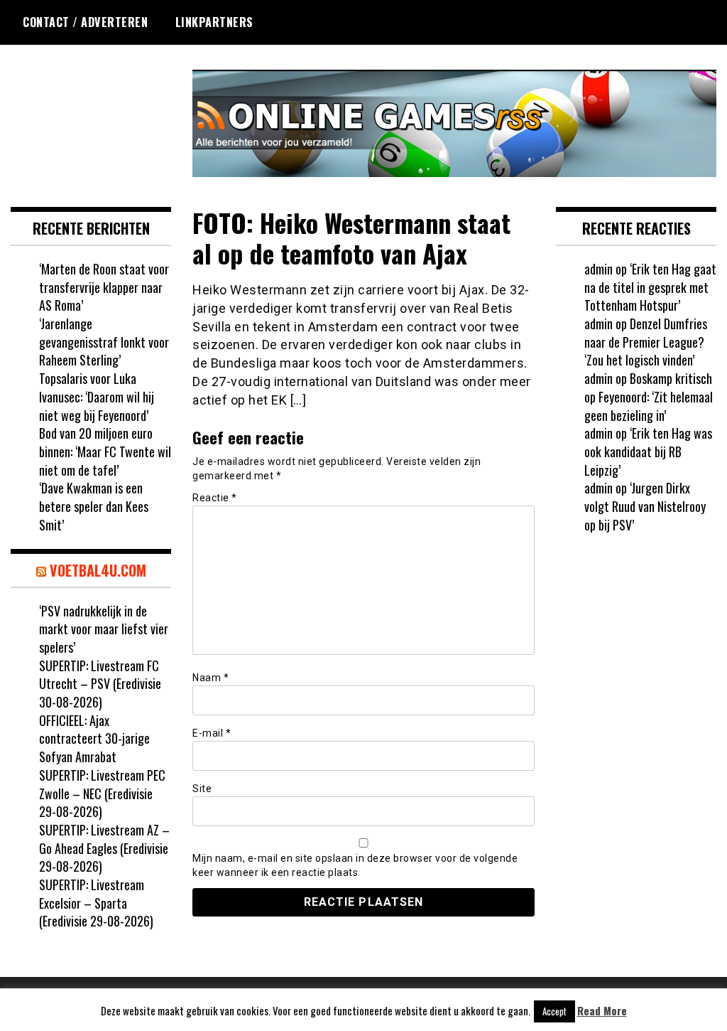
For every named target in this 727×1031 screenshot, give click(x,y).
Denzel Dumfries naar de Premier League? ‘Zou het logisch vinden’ (645, 341)
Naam (210, 677)
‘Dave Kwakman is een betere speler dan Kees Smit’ (93, 506)
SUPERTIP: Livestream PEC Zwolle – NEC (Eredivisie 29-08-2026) (102, 793)
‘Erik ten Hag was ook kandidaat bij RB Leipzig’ (648, 451)
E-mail (211, 733)
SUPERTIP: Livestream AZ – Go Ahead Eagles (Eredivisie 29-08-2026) (104, 848)
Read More (602, 1010)
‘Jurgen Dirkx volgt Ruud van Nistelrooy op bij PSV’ (645, 506)
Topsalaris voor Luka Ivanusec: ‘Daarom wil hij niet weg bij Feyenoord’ (96, 396)
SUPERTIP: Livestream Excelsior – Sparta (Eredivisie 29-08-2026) (96, 902)
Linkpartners (214, 22)
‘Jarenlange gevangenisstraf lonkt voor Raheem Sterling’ (104, 341)
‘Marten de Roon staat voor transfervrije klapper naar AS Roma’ (104, 287)
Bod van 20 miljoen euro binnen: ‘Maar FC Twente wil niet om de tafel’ (105, 451)
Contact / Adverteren (85, 22)
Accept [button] (554, 1011)
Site (202, 788)
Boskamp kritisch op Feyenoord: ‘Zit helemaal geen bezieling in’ (648, 396)
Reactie (214, 497)
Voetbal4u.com (98, 570)
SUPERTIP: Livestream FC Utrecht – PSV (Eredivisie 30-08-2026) (100, 683)
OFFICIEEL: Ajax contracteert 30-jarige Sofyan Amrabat (94, 738)
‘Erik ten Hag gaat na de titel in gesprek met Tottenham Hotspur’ (650, 287)
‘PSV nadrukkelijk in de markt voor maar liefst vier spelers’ (103, 629)
